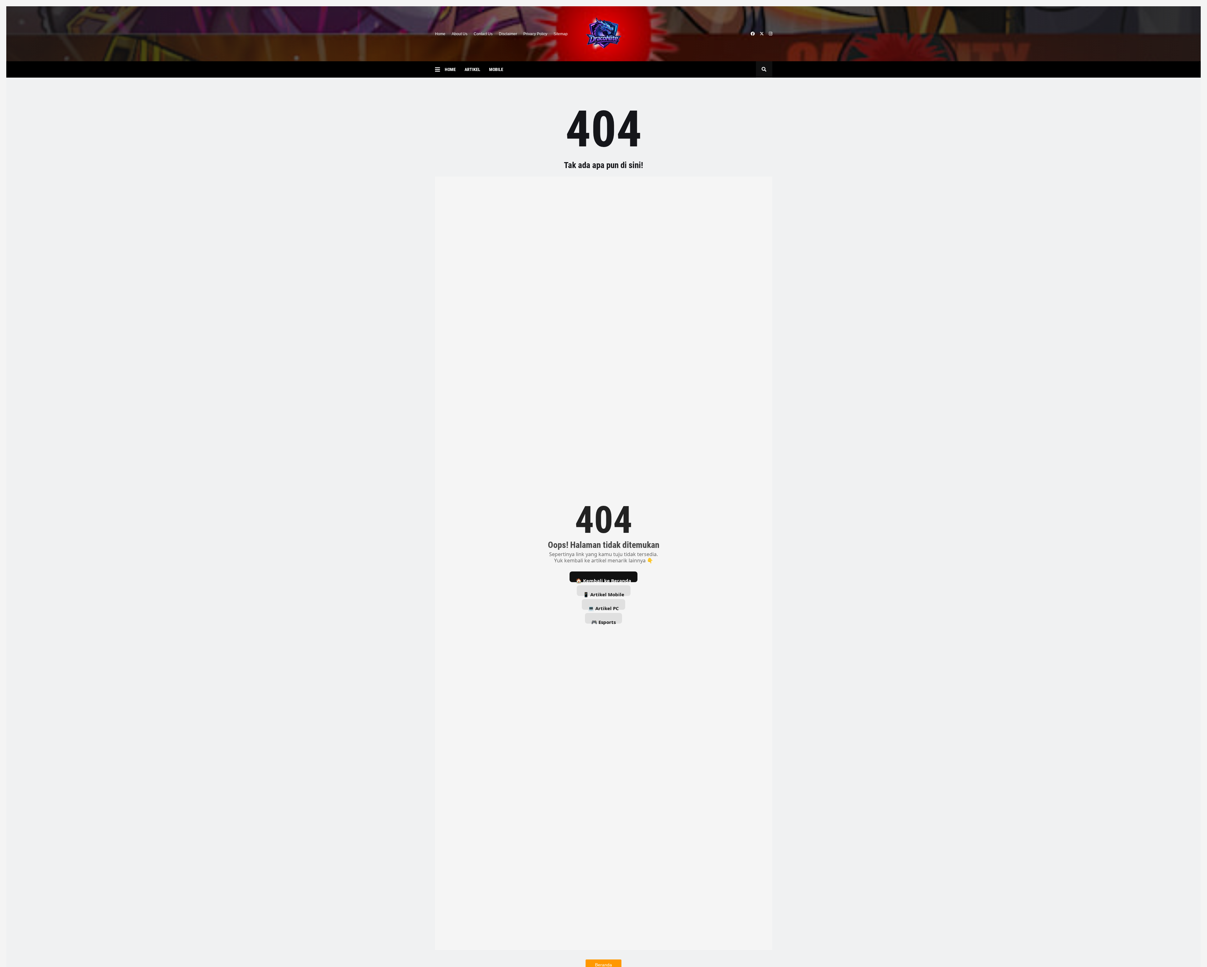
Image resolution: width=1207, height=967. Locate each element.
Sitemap (561, 34)
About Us (459, 34)
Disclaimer (508, 34)
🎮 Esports (603, 621)
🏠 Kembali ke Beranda (603, 579)
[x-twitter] (762, 34)
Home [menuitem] (450, 69)
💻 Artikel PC (603, 607)
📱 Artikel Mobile (603, 593)
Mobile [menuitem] (496, 69)
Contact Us (483, 34)
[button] (440, 69)
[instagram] (770, 34)
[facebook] (753, 34)
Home (440, 34)
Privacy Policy (535, 34)
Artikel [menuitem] (472, 69)
